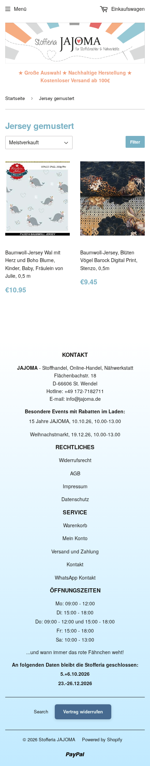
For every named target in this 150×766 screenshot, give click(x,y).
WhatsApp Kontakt (75, 577)
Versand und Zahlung (75, 551)
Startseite (15, 98)
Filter (135, 142)
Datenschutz (75, 499)
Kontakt (75, 564)
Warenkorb (75, 525)
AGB (75, 473)
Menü (20, 8)
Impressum (75, 486)
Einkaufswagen (127, 8)
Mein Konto (75, 538)
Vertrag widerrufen (83, 711)
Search (41, 711)
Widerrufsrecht (75, 460)
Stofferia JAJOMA (57, 739)
